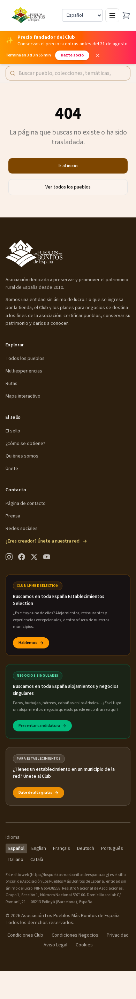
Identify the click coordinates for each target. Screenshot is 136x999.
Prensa (13, 516)
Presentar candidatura (39, 726)
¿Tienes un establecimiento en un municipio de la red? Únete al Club (64, 773)
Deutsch (85, 848)
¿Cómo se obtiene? (25, 443)
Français (61, 848)
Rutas (11, 383)
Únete (12, 468)
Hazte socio (72, 55)
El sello (13, 431)
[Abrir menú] (112, 15)
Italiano (15, 859)
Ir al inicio (68, 165)
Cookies (84, 945)
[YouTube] (46, 556)
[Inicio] (29, 15)
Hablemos (27, 643)
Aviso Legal (55, 945)
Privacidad (118, 935)
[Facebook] (21, 556)
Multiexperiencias (24, 371)
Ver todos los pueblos (68, 187)
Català (36, 859)
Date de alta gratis (35, 793)
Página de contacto (26, 503)
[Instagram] (9, 556)
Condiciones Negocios (75, 935)
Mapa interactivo (23, 396)
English (38, 848)
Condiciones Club (25, 935)
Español (16, 848)
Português (112, 848)
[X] (34, 556)
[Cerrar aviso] (97, 55)
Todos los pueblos (25, 358)
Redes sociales (22, 528)
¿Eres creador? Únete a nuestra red (43, 541)
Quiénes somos (22, 456)
